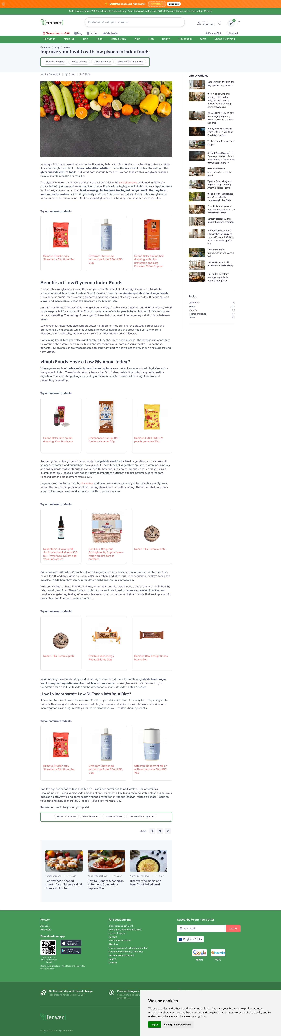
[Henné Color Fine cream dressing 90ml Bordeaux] (60, 415)
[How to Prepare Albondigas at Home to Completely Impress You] (106, 861)
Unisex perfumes (102, 61)
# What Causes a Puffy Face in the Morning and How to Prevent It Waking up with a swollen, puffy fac (220, 237)
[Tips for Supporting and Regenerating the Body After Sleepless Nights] (197, 185)
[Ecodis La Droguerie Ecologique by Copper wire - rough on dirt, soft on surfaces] (106, 526)
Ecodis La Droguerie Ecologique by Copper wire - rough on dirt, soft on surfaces (106, 554)
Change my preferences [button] (177, 1024)
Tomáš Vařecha (53, 876)
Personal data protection (121, 955)
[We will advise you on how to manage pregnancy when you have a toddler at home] (197, 117)
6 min (73, 876)
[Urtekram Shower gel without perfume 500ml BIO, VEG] (106, 233)
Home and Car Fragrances (130, 61)
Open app (174, 4)
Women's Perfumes (55, 61)
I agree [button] (154, 1024)
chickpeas (86, 483)
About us (45, 926)
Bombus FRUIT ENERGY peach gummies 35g (148, 439)
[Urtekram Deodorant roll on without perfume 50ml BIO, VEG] (151, 743)
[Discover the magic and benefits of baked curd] (148, 861)
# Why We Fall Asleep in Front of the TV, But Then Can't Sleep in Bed (220, 132)
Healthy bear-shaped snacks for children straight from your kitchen (63, 884)
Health (67, 47)
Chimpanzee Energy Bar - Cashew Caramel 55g (104, 439)
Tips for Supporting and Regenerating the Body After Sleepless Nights (219, 184)
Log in (233, 928)
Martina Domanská (50, 74)
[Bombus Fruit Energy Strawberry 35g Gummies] (60, 233)
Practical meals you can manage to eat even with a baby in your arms (221, 209)
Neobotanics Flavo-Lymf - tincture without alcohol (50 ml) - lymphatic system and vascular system (60, 554)
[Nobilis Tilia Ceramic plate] (151, 526)
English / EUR (191, 939)
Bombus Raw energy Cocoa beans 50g (151, 657)
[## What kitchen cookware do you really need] (197, 172)
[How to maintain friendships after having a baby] (197, 253)
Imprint (112, 959)
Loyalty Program (117, 933)
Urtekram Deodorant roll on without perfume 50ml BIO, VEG (150, 769)
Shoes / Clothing (224, 38)
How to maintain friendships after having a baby (220, 252)
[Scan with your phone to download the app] (49, 947)
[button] (71, 943)
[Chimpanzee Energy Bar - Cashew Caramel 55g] (106, 415)
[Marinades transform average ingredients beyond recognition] (197, 277)
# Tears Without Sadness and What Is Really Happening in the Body (220, 197)
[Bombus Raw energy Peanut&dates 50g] (106, 633)
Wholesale (111, 33)
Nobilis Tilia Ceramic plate (150, 549)
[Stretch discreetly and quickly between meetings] (197, 221)
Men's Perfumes (79, 61)
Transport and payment (121, 926)
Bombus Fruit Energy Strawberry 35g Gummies (58, 257)
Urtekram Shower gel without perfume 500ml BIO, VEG (106, 259)
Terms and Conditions (120, 940)
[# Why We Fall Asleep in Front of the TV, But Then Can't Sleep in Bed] (197, 132)
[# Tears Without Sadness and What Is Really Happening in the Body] (197, 197)
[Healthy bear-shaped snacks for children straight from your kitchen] (64, 861)
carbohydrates (128, 182)
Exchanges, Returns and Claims (125, 929)
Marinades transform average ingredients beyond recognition (218, 277)
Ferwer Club (215, 33)
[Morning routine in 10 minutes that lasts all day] (197, 265)
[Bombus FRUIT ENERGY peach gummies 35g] (151, 415)
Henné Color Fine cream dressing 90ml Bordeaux (58, 439)
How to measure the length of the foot (128, 948)
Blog (79, 33)
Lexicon (94, 33)
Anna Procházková (97, 876)
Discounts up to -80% (58, 33)
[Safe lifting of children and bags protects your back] (197, 84)
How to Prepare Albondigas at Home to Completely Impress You (106, 884)
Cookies (113, 962)
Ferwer (47, 47)
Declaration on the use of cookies (126, 951)
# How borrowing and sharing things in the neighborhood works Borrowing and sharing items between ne (219, 100)
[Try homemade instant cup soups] (197, 144)
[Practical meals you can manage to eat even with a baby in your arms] (197, 209)
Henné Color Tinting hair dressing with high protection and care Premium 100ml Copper (149, 261)
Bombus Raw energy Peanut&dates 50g (101, 657)
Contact (233, 33)
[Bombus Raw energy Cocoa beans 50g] (151, 633)
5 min (71, 74)
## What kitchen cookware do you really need (219, 172)
